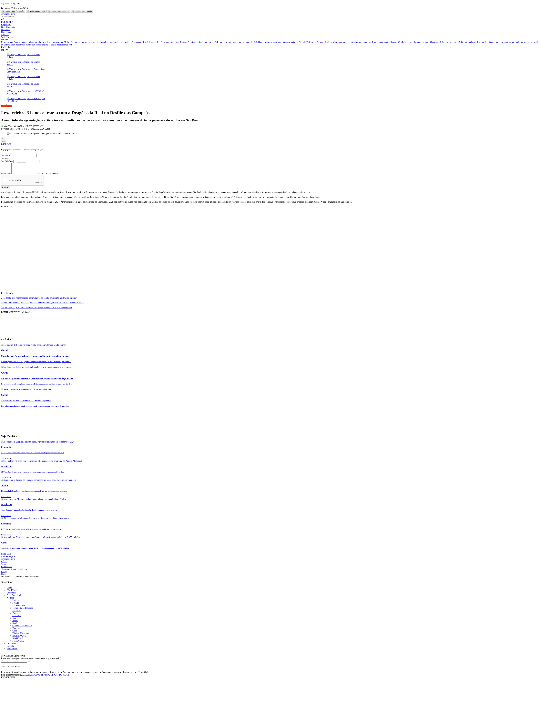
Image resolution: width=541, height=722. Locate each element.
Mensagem (6, 173)
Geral (14, 630)
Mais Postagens (8, 556)
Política (15, 600)
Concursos (6, 32)
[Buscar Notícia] (29, 17)
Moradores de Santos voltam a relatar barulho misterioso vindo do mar (32, 42)
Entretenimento (19, 605)
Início (4, 19)
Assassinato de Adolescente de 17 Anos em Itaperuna (155, 42)
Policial (15, 613)
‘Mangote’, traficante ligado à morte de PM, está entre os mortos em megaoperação (216, 42)
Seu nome (5, 155)
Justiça (15, 620)
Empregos (6, 24)
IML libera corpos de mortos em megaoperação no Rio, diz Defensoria (285, 42)
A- (3, 139)
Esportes (16, 628)
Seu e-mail (6, 158)
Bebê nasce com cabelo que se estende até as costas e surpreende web (41, 45)
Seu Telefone (7, 161)
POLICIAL (7, 22)
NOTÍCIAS (17, 638)
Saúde (15, 623)
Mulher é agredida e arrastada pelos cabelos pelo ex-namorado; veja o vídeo (97, 42)
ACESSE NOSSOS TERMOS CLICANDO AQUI (45, 675)
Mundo (15, 603)
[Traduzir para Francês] (82, 11)
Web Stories (7, 37)
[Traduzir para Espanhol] (58, 11)
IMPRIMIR (6, 144)
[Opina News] (8, 14)
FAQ (4, 571)
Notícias (5, 29)
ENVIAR (5, 187)
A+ (3, 142)
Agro (14, 618)
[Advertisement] (270, 270)
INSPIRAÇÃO (19, 636)
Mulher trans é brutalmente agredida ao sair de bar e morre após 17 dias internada (437, 42)
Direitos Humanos (20, 633)
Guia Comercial (8, 27)
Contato (5, 34)
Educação (16, 610)
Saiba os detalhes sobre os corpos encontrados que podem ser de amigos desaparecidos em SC (358, 42)
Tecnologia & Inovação (22, 608)
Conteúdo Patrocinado (22, 625)
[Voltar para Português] (13, 11)
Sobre (4, 564)
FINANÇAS (18, 641)
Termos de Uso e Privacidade (14, 569)
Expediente (6, 566)
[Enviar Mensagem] (29, 661)
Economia (16, 615)
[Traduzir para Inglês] (36, 11)
